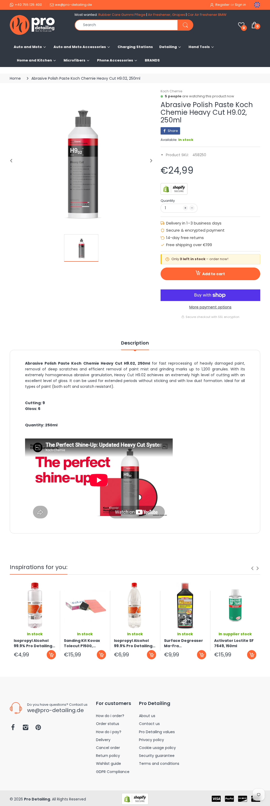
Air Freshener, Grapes (166, 14)
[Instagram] (25, 728)
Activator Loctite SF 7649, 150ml (234, 643)
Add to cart (213, 273)
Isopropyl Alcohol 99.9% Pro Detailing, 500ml (33, 643)
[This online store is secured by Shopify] (174, 188)
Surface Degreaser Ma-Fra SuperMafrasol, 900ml (183, 643)
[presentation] (252, 568)
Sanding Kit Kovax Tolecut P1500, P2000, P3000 (82, 643)
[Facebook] (13, 728)
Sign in (240, 4)
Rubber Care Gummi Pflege (122, 14)
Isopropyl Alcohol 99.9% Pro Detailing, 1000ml (133, 643)
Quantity (168, 200)
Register (222, 4)
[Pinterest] (38, 728)
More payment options (210, 307)
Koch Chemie (171, 91)
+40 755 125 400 (28, 4)
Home (15, 78)
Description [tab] (135, 343)
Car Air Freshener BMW (206, 14)
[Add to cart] (51, 654)
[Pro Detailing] (38, 25)
